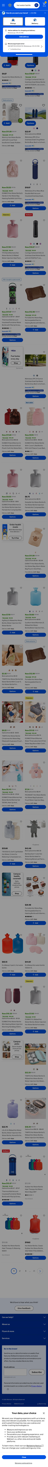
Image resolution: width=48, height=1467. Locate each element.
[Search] (36, 5)
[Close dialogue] (44, 1413)
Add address (24, 37)
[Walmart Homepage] (10, 5)
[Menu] (4, 5)
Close (24, 1457)
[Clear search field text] (33, 5)
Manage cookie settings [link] (23, 1463)
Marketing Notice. (33, 1445)
